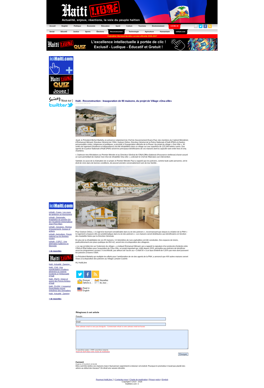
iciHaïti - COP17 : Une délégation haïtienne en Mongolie (59, 244)
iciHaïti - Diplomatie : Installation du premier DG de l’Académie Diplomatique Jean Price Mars (60, 220)
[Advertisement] (61, 155)
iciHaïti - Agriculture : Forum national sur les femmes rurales (60, 236)
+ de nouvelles (55, 251)
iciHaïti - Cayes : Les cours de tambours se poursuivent (60, 213)
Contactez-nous (121, 380)
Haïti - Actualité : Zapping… (60, 264)
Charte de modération (139, 380)
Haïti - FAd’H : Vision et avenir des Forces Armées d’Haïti (59, 281)
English (165, 380)
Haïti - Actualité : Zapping (59, 294)
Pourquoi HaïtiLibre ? (105, 380)
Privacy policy (155, 380)
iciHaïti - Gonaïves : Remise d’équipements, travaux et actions (60, 229)
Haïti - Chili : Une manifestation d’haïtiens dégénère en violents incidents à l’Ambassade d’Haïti (59, 271)
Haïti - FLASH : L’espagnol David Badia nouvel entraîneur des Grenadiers (60, 288)
